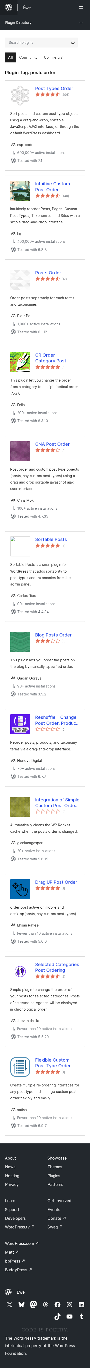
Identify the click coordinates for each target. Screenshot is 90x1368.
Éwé (21, 1292)
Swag (55, 1226)
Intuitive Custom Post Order (52, 186)
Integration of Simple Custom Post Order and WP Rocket (57, 803)
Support (12, 1209)
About (10, 1158)
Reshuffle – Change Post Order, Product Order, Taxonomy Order (56, 720)
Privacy (12, 1184)
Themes (55, 1166)
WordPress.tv (20, 1226)
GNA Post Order (52, 444)
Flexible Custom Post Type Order (53, 1062)
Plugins (54, 1175)
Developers (15, 1218)
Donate (57, 1218)
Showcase (57, 1158)
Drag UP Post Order (56, 882)
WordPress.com (22, 1243)
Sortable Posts (51, 539)
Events (54, 1209)
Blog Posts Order (53, 634)
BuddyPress (18, 1269)
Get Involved (60, 1200)
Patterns (55, 1184)
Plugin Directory (18, 22)
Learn (10, 1200)
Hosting (12, 1175)
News (10, 1166)
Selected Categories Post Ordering (57, 967)
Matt (12, 1252)
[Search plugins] (73, 43)
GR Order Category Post (50, 357)
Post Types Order (54, 88)
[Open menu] (82, 7)
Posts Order (48, 272)
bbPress (15, 1261)
